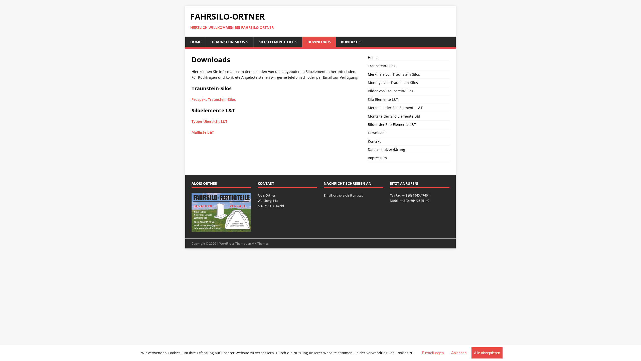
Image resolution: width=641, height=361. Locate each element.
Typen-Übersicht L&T (209, 121)
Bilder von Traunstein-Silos (390, 90)
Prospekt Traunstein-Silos (214, 99)
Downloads (319, 41)
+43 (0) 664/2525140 (414, 200)
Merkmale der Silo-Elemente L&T (395, 107)
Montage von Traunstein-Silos (393, 82)
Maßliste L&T (203, 132)
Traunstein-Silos (228, 41)
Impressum (377, 157)
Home (195, 41)
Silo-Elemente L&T (276, 41)
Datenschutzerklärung (386, 149)
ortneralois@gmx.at (348, 195)
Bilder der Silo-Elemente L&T (392, 124)
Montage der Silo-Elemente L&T (394, 116)
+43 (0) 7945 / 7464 (415, 195)
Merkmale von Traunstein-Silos (394, 74)
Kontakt (349, 41)
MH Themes (260, 243)
